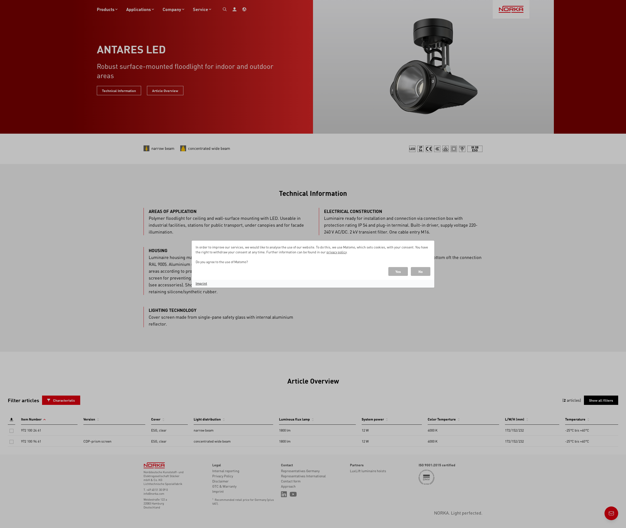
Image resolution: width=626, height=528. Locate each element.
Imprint (201, 283)
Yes (398, 271)
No (420, 271)
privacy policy (336, 252)
